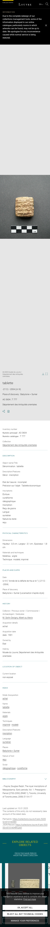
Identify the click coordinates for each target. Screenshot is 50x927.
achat (5, 698)
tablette (6, 707)
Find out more (29, 899)
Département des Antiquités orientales (20, 445)
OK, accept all (25, 907)
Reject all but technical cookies (25, 914)
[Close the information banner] (46, 25)
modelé (15, 724)
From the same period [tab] (26, 853)
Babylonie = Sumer (11, 751)
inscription (7, 733)
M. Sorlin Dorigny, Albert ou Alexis (18, 617)
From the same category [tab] (25, 856)
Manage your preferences (25, 920)
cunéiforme (22, 768)
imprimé (6, 724)
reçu (4, 759)
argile (5, 716)
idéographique (9, 768)
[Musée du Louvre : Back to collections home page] (25, 4)
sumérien (7, 742)
